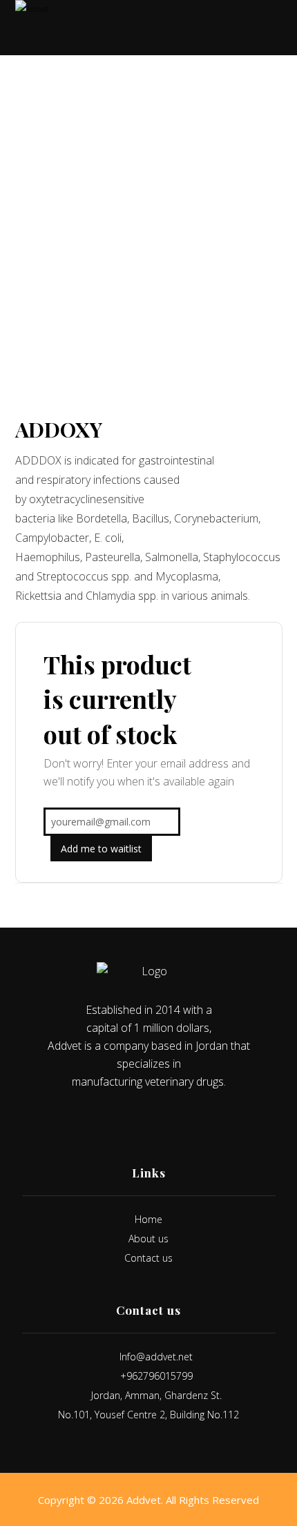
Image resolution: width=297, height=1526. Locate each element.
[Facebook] (119, 1121)
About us (148, 1238)
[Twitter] (138, 1121)
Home (148, 1219)
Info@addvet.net (156, 1356)
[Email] (177, 1121)
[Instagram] (158, 1121)
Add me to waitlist (101, 848)
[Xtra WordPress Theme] (42, 27)
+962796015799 (156, 1375)
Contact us (148, 1257)
